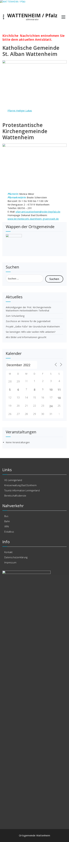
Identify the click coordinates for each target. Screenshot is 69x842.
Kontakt (8, 552)
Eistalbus (9, 531)
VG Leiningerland (13, 480)
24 (50, 406)
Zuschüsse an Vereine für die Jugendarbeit (28, 321)
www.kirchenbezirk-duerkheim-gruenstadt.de (33, 218)
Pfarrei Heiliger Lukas (20, 110)
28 (9, 381)
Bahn (7, 521)
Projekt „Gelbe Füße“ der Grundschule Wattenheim (33, 326)
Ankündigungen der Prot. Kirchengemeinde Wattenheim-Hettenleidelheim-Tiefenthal (28, 309)
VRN (6, 526)
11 (59, 390)
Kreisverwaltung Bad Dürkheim (20, 485)
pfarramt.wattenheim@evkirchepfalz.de (38, 211)
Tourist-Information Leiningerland (22, 490)
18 (59, 398)
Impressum (10, 562)
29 (18, 381)
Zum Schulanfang (15, 315)
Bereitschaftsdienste (15, 495)
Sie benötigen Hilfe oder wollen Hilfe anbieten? (30, 331)
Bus (6, 516)
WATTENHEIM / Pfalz (32, 15)
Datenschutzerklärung (15, 557)
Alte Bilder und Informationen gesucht (26, 337)
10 (50, 390)
